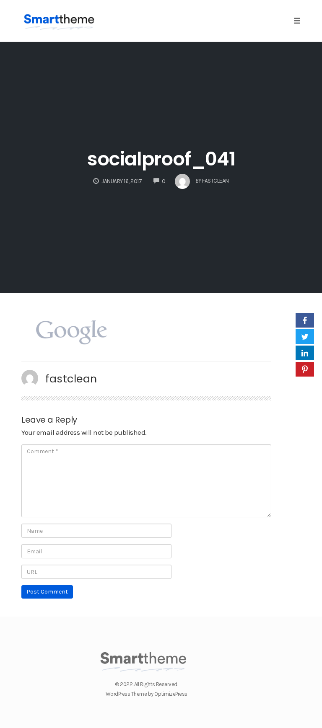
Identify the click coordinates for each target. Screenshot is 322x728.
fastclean (71, 378)
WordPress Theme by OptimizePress (146, 694)
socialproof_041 (161, 159)
